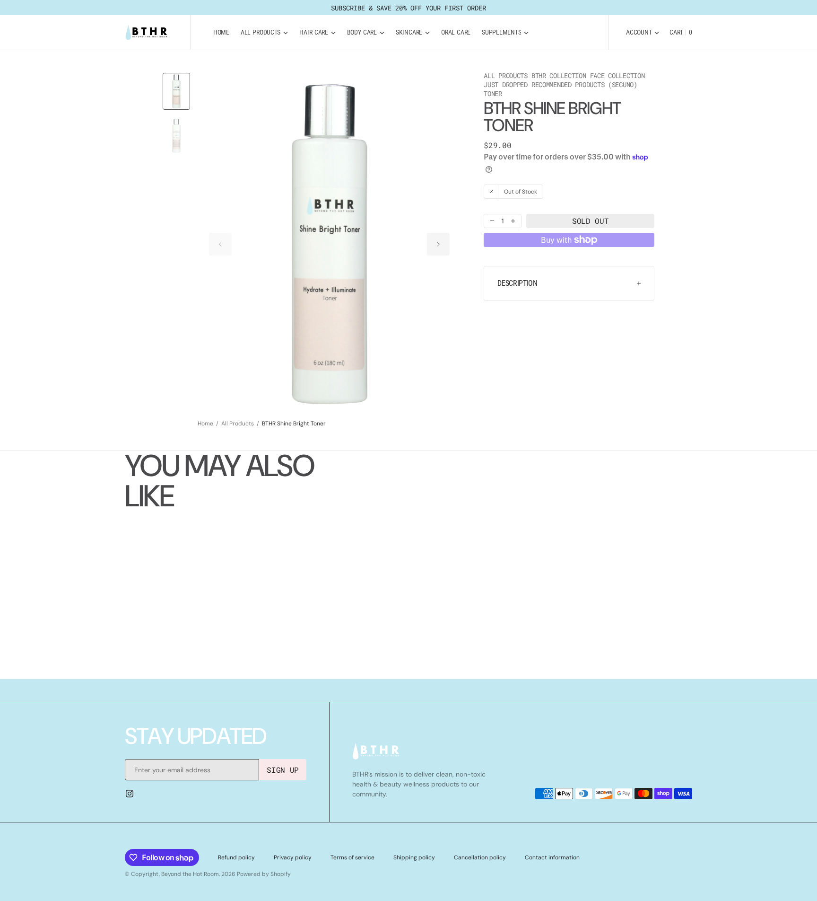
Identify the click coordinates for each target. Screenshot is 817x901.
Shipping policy (414, 857)
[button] (642, 32)
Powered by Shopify (264, 874)
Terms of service (352, 857)
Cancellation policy (480, 857)
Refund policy (236, 857)
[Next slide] (438, 244)
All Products (237, 423)
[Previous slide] (220, 244)
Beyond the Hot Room (190, 874)
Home (205, 423)
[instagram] (129, 793)
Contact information (552, 857)
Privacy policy (293, 857)
